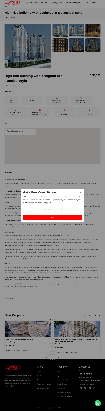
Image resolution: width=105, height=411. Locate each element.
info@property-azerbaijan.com (89, 380)
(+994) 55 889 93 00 (85, 374)
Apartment (60, 376)
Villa (58, 372)
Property (12, 17)
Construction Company (64, 380)
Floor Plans (11, 299)
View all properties (91, 316)
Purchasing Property (44, 388)
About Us (40, 372)
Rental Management (64, 392)
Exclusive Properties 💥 (65, 396)
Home (6, 17)
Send (52, 217)
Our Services (41, 376)
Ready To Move (62, 384)
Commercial (61, 388)
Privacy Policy (41, 380)
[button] (49, 319)
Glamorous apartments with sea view (19, 339)
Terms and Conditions (44, 384)
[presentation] (46, 357)
